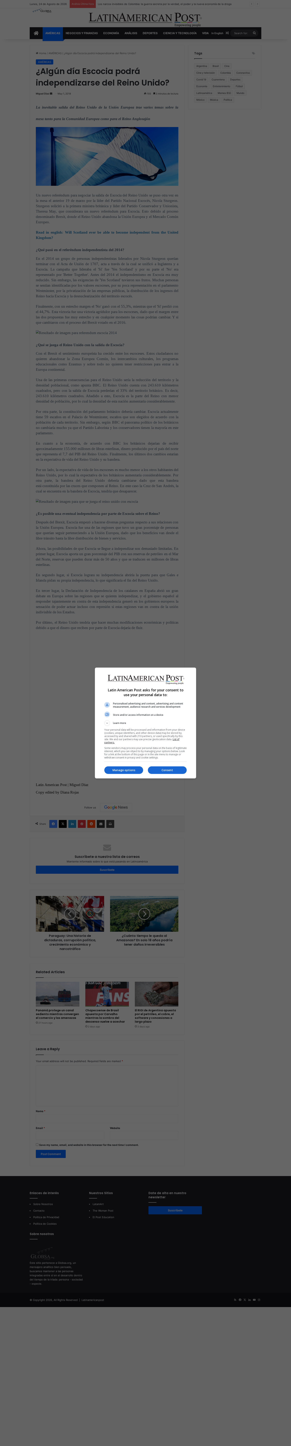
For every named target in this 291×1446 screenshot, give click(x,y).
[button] (145, 723)
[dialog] (145, 723)
